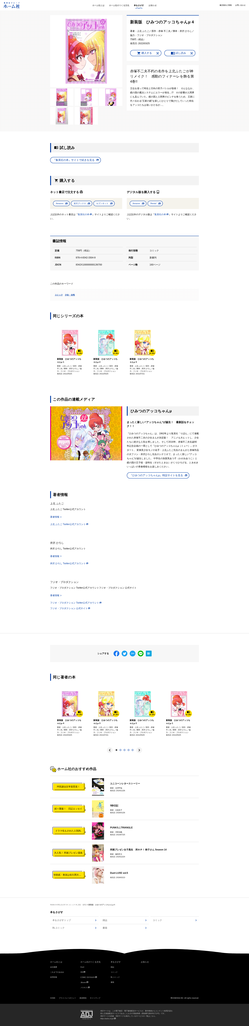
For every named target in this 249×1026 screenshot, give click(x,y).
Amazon (59, 203)
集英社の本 (83, 214)
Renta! (153, 203)
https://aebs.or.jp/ (106, 1019)
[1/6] (86, 51)
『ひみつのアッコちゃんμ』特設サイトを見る (156, 475)
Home (52, 905)
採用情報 (53, 977)
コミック (59, 295)
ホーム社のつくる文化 (119, 5)
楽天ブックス (80, 203)
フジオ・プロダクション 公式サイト (69, 608)
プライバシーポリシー (67, 998)
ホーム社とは (98, 5)
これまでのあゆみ (57, 972)
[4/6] (110, 97)
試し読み (181, 53)
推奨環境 (83, 998)
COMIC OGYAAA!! (87, 977)
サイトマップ (95, 998)
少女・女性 (70, 295)
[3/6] (86, 97)
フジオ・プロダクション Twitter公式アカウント (74, 603)
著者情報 (54, 517)
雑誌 (105, 920)
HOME (52, 998)
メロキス (83, 988)
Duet (82, 967)
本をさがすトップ (61, 920)
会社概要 (53, 967)
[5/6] (61, 115)
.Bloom (83, 982)
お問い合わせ (240, 5)
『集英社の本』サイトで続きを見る (74, 160)
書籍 (105, 928)
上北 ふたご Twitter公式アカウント (68, 524)
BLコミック (58, 928)
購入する (147, 53)
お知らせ (153, 5)
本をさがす (139, 5)
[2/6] (61, 97)
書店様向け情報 (226, 5)
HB (81, 972)
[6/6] (86, 115)
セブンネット (102, 203)
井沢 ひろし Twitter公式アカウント (68, 563)
